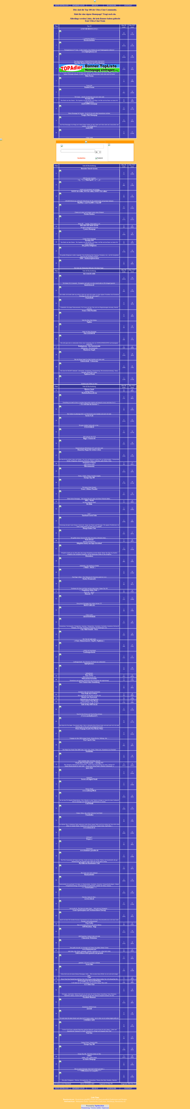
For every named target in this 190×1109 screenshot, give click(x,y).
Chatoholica (89, 815)
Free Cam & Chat (89, 740)
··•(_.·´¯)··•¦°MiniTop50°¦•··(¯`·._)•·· (89, 180)
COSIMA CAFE (89, 1020)
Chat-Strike (89, 923)
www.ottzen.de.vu (89, 828)
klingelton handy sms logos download (89, 543)
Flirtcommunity (89, 466)
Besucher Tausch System (89, 169)
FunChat (89, 1033)
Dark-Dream (89, 540)
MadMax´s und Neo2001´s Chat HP (89, 203)
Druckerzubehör (89, 40)
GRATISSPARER (89, 617)
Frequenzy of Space (89, 463)
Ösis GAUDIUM (89, 333)
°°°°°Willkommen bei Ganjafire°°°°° (89, 1071)
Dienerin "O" (89, 594)
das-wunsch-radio (89, 274)
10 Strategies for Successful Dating (89, 981)
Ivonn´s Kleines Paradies (89, 489)
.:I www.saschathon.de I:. (89, 716)
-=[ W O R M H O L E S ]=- (89, 29)
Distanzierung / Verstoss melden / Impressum (95, 1108)
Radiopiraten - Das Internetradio (89, 346)
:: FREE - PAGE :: (89, 567)
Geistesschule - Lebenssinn (89, 361)
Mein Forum (89, 76)
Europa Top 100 (89, 478)
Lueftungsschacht (89, 652)
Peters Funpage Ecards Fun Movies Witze (89, 729)
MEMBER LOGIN (78, 5)
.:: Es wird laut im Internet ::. (89, 404)
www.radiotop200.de (89, 791)
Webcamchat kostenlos (89, 679)
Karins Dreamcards (89, 579)
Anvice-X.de (89, 416)
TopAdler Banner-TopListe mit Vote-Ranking (89, 63)
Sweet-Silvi (89, 964)
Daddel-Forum (89, 87)
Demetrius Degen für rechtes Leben (89, 450)
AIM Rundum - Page (89, 927)
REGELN (95, 5)
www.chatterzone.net (89, 949)
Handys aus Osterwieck (89, 697)
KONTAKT (128, 5)
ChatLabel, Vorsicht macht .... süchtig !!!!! (89, 763)
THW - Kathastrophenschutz (89, 258)
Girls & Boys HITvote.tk (89, 704)
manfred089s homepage (89, 104)
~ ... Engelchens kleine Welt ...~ (89, 590)
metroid (89, 1009)
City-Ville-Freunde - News (89, 629)
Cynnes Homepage (89, 229)
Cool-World (89, 803)
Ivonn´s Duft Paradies (89, 311)
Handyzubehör (89, 875)
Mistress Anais (89, 389)
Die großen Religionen (89, 245)
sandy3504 (89, 128)
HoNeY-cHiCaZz (89, 605)
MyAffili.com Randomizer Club (89, 863)
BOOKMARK (111, 5)
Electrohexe (89, 556)
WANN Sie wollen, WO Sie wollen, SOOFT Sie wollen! (89, 191)
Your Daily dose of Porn (89, 694)
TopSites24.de (99, 1106)
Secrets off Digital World (89, 779)
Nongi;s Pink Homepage (89, 115)
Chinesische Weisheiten (89, 938)
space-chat (89, 768)
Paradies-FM (89, 99)
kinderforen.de (89, 285)
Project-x (89, 839)
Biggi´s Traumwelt (89, 438)
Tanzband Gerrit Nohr (89, 515)
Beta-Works (89, 675)
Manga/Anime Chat (89, 528)
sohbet (89, 1056)
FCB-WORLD (89, 427)
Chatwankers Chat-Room (89, 701)
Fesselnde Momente (89, 997)
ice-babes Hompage (89, 1059)
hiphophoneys (89, 664)
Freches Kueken (89, 214)
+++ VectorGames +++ (89, 887)
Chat (89, 977)
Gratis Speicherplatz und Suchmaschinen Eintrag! (89, 910)
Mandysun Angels (89, 350)
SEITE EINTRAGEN (62, 5)
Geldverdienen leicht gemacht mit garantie (89, 953)
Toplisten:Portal (89, 374)
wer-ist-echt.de (89, 899)
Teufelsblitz (89, 751)
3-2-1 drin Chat (89, 984)
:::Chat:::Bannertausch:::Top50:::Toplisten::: (89, 641)
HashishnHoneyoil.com (89, 393)
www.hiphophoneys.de (89, 52)
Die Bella (89, 504)
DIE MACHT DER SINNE (89, 225)
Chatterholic (89, 298)
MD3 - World (89, 500)
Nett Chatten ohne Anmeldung (89, 682)
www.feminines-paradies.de (89, 850)
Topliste (89, 322)
